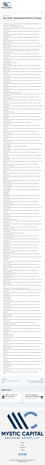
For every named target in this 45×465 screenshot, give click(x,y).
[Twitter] (25, 454)
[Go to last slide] (3, 397)
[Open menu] (43, 5)
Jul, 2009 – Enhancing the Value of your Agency (10, 381)
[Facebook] (22, 454)
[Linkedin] (20, 454)
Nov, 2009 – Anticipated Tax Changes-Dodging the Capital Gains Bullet (35, 381)
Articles (7, 15)
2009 (4, 15)
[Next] (42, 397)
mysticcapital (6, 20)
